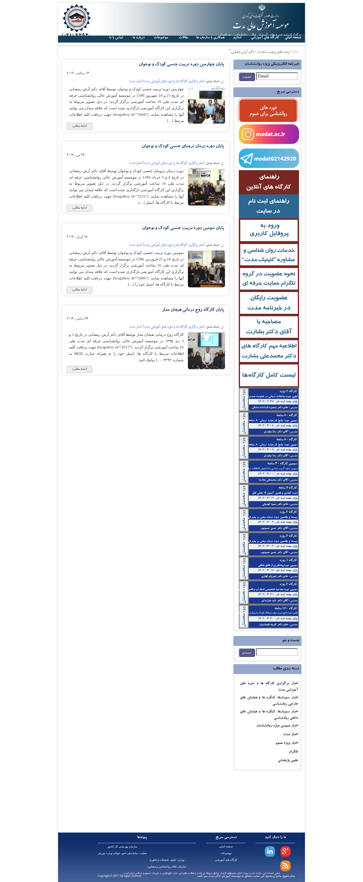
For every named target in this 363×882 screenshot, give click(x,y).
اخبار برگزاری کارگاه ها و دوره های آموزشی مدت (174, 81)
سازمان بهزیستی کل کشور (122, 846)
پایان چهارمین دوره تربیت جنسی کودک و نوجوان (181, 64)
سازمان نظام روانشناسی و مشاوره (166, 866)
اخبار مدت (290, 735)
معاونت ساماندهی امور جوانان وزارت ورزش (122, 853)
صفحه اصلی (226, 846)
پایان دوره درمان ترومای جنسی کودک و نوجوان (183, 146)
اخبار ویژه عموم (287, 743)
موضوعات (226, 853)
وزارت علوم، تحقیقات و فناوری (166, 859)
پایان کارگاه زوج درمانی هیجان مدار (193, 310)
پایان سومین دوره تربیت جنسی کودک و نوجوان (183, 228)
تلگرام (293, 752)
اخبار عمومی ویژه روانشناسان (277, 726)
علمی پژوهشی (288, 761)
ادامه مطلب (79, 126)
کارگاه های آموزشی (265, 38)
